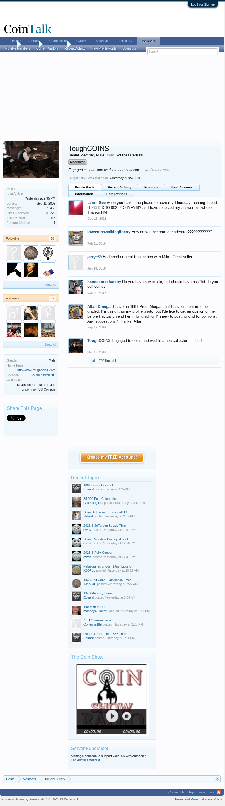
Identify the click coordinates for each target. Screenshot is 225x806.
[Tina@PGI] (48, 313)
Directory (125, 40)
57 (52, 298)
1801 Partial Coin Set (98, 485)
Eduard (88, 489)
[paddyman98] (48, 270)
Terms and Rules (187, 799)
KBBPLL (89, 570)
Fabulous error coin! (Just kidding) (107, 566)
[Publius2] (31, 270)
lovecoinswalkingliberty (108, 232)
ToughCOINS (99, 340)
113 (52, 217)
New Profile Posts (104, 48)
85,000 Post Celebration (100, 498)
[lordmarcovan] (48, 253)
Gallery (81, 40)
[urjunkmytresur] (31, 330)
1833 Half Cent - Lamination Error (107, 580)
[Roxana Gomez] (31, 313)
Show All (50, 285)
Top (211, 792)
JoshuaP (89, 584)
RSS (219, 792)
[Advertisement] (112, 97)
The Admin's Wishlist (85, 760)
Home (16, 40)
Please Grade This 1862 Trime (105, 633)
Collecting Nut (93, 503)
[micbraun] (31, 253)
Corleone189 (92, 624)
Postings (151, 187)
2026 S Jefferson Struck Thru (104, 525)
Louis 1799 (96, 360)
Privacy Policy (212, 799)
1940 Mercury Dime (97, 593)
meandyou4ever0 (95, 611)
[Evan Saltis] (14, 330)
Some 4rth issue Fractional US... (106, 512)
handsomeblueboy (104, 282)
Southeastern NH (43, 375)
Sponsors (129, 48)
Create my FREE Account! (112, 457)
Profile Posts (85, 187)
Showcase (103, 40)
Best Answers (182, 187)
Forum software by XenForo (41, 799)
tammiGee (96, 202)
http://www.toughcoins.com (36, 370)
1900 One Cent (94, 607)
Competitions (116, 194)
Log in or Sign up (203, 4)
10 (52, 238)
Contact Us (176, 792)
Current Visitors (47, 48)
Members (149, 41)
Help (191, 792)
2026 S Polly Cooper (97, 552)
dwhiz (87, 529)
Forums (34, 40)
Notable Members (17, 48)
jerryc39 (94, 257)
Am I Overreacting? (97, 620)
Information (84, 194)
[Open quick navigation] (217, 779)
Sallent (88, 516)
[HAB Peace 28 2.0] (48, 330)
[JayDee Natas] (14, 313)
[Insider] (14, 270)
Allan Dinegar (99, 306)
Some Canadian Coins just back (106, 539)
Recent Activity (119, 187)
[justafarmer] (14, 253)
